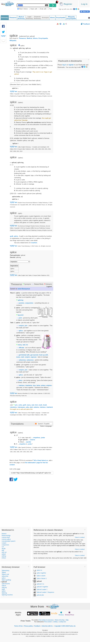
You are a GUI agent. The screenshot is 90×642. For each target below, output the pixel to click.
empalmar (36, 437)
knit (36, 405)
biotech (4, 533)
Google (78, 9)
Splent (4, 572)
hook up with (43, 355)
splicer (4, 585)
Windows (61, 613)
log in (64, 65)
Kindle (54, 613)
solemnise (22, 360)
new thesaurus (24, 289)
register (71, 65)
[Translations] (65, 24)
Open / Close (3, 41)
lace (34, 385)
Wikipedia (13, 40)
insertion (34, 243)
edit (3, 550)
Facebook (74, 9)
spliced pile (40, 595)
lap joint (20, 315)
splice (16, 236)
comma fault (6, 537)
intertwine (28, 385)
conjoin (21, 325)
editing (4, 556)
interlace (21, 385)
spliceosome (6, 583)
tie (27, 345)
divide (3, 548)
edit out (4, 552)
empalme (22, 444)
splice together (41, 573)
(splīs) (22, 45)
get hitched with (24, 355)
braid (45, 405)
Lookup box (62, 621)
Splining (4, 593)
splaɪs (20, 102)
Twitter (76, 9)
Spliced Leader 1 (42, 589)
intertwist (49, 407)
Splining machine (7, 595)
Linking (55, 621)
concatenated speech (8, 541)
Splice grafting (6, 580)
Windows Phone (69, 613)
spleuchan (5, 576)
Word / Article (23, 9)
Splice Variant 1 (42, 578)
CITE (3, 36)
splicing (20, 300)
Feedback (86, 24)
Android (44, 613)
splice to (39, 570)
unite (20, 405)
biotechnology (6, 535)
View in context (80, 537)
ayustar (28, 442)
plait (31, 407)
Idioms (35, 38)
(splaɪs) (20, 158)
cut (3, 547)
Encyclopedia (43, 38)
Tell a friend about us (40, 460)
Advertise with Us (47, 626)
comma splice (6, 539)
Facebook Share (3, 26)
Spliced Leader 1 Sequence (45, 592)
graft (11, 236)
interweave (21, 407)
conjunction (29, 303)
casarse (32, 439)
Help (67, 620)
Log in (84, 4)
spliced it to (40, 584)
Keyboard (46, 5)
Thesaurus (22, 38)
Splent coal (5, 574)
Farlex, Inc (72, 626)
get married (34, 355)
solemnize (30, 360)
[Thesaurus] (59, 24)
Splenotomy (5, 570)
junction (21, 303)
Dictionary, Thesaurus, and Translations (52, 606)
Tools (89, 18)
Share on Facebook (85, 11)
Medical (29, 38)
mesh (40, 405)
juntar (43, 437)
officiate (21, 347)
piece (20, 380)
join (26, 325)
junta (30, 444)
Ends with (43, 9)
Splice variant (41, 576)
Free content (48, 621)
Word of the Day (59, 620)
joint (20, 318)
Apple (32, 613)
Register (68, 4)
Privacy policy (28, 626)
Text (50, 9)
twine (38, 385)
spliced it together (42, 587)
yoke (27, 407)
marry (20, 345)
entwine (49, 385)
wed (24, 345)
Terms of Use (18, 626)
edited (4, 554)
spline (3, 591)
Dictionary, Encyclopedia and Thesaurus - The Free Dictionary (7, 3)
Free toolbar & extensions (46, 620)
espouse (33, 357)
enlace (43, 385)
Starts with (34, 9)
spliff (3, 589)
